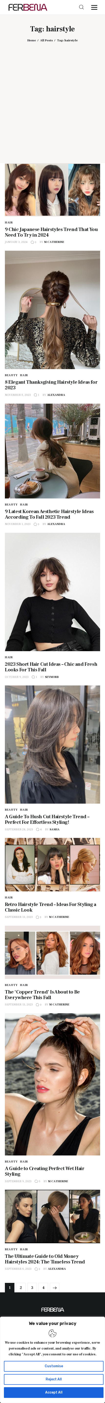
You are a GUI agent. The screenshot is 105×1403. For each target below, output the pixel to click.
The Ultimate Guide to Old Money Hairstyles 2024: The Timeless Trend (45, 1259)
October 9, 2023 (17, 677)
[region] (52, 1360)
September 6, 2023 (18, 1269)
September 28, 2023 (19, 829)
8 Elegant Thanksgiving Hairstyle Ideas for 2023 (51, 385)
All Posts (46, 40)
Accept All (54, 1392)
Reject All (54, 1379)
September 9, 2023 (18, 1181)
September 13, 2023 (19, 917)
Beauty (11, 375)
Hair (9, 222)
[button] (95, 7)
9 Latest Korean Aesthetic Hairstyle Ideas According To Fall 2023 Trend (49, 514)
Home (31, 40)
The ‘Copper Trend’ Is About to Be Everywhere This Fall (42, 995)
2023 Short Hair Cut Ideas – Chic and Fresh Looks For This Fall (51, 667)
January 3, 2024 (16, 242)
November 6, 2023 (18, 395)
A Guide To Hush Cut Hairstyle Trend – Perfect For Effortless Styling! (47, 820)
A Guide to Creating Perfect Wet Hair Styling (44, 1171)
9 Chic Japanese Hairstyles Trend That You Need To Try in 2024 (51, 232)
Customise (54, 1366)
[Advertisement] (52, 99)
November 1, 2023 (18, 524)
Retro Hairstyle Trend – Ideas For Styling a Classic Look (50, 907)
